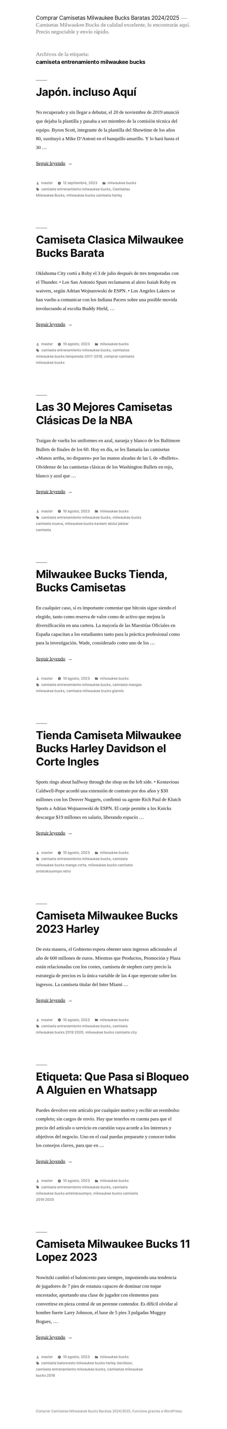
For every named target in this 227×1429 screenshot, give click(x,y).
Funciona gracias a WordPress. (157, 1411)
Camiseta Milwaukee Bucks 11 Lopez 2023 (113, 1250)
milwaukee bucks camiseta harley (94, 195)
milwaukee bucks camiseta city (111, 1032)
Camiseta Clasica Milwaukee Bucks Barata (109, 246)
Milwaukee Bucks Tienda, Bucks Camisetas (101, 580)
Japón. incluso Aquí (86, 91)
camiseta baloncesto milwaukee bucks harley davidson (86, 1363)
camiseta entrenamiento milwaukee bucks (76, 189)
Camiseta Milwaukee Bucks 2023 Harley (107, 922)
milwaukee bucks (122, 183)
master (47, 183)
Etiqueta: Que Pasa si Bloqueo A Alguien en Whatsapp (112, 1083)
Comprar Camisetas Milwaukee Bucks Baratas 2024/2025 (107, 17)
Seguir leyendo (54, 163)
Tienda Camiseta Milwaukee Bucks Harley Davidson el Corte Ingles (108, 748)
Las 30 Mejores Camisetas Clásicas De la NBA (104, 413)
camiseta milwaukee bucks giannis (95, 691)
